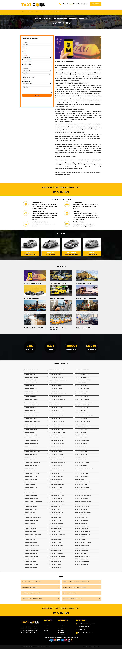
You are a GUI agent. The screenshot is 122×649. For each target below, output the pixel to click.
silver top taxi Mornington (82, 498)
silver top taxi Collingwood (31, 413)
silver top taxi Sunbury (56, 550)
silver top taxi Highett (56, 460)
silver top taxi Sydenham (56, 553)
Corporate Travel (62, 626)
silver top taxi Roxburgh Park (83, 531)
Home (24, 12)
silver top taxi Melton (30, 493)
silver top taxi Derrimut (81, 418)
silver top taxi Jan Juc (30, 468)
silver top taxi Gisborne (56, 446)
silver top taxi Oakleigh (56, 509)
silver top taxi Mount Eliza (57, 501)
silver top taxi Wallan (55, 567)
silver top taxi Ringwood (82, 526)
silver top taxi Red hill (81, 523)
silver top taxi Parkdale (30, 515)
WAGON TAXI (47, 628)
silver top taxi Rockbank (56, 528)
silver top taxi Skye (80, 539)
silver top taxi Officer (81, 509)
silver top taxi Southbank (56, 545)
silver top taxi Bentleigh (30, 388)
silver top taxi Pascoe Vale (82, 515)
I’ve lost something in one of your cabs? (32, 598)
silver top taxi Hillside (81, 460)
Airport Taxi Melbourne (84, 328)
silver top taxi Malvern (30, 490)
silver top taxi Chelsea (30, 407)
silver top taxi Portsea (56, 520)
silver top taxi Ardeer (29, 374)
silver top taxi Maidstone (82, 487)
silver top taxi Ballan (55, 383)
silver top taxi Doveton (56, 427)
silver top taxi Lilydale (55, 482)
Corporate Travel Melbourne (60, 313)
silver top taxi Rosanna (81, 528)
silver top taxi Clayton (81, 407)
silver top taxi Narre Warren (82, 504)
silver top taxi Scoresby (56, 537)
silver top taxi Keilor (29, 471)
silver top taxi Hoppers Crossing (58, 462)
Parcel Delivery (61, 630)
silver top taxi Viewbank (30, 567)
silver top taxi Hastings (81, 454)
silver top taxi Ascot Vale (82, 374)
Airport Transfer (62, 623)
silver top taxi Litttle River (82, 482)
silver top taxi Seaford (30, 539)
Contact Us (57, 12)
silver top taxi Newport (30, 506)
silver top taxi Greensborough (32, 451)
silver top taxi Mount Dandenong (33, 501)
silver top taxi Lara (80, 479)
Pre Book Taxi (61, 632)
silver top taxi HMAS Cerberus (32, 462)
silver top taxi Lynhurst (30, 487)
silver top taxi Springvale (31, 548)
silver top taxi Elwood (30, 432)
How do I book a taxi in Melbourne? (30, 587)
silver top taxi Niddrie (55, 506)
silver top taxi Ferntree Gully (31, 438)
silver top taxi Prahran (81, 520)
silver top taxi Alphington (31, 372)
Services (44, 12)
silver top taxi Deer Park (30, 418)
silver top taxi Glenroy (81, 449)
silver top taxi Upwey (55, 564)
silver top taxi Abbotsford (31, 369)
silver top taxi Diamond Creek (32, 421)
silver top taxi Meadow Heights (83, 490)
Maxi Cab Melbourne (57, 298)
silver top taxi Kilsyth (55, 473)
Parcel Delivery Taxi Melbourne (35, 328)
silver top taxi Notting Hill (31, 509)
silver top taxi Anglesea (81, 372)
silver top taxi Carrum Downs (32, 405)
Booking (37, 12)
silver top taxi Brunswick (82, 394)
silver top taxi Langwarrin (57, 479)
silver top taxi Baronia (30, 385)
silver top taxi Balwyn (81, 383)
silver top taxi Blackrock (31, 391)
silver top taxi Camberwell (31, 399)
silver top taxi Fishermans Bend (58, 438)
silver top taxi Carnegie (56, 402)
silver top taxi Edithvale (30, 429)
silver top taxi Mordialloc (57, 498)
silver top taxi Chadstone (82, 405)
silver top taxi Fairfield (56, 435)
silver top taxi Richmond (56, 526)
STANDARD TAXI (47, 623)
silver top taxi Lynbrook (81, 484)
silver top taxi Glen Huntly (82, 446)
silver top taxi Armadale (56, 374)
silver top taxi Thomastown (57, 559)
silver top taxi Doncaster (56, 424)
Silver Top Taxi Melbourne (33, 284)
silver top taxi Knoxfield (81, 476)
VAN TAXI (46, 630)
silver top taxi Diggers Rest (57, 421)
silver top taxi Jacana (81, 465)
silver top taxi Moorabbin (31, 498)
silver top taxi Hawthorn (31, 457)
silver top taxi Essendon (30, 435)
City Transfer (61, 628)
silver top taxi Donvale (30, 427)
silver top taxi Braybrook (82, 391)
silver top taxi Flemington (31, 440)
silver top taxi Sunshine (81, 550)
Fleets (50, 12)
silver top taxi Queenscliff (57, 523)
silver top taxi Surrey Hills (31, 553)
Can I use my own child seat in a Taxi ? (72, 598)
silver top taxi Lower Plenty (57, 484)
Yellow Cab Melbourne (84, 284)
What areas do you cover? (69, 593)
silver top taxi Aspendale (81, 377)
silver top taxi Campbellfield (57, 399)
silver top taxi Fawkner (81, 435)
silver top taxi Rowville (56, 531)
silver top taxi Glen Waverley (57, 449)
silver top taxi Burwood (30, 396)
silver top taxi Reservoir (30, 526)
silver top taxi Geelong (81, 443)
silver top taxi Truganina (82, 561)
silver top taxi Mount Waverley (83, 501)
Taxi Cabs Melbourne (37, 647)
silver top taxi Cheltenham (57, 407)
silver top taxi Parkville (56, 515)
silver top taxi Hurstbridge (31, 465)
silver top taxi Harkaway (56, 454)
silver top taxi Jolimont (56, 468)
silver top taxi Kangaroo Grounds (84, 468)
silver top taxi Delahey (55, 418)
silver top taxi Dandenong (57, 416)
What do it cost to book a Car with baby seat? (74, 587)
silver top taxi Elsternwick (57, 429)
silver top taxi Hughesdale (82, 462)
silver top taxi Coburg (81, 410)
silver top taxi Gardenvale (57, 443)
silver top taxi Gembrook (30, 446)
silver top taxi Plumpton (81, 517)
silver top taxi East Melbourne (83, 427)
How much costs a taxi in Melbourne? (31, 581)
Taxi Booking (95, 4)
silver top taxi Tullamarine (31, 564)
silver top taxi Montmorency (83, 495)
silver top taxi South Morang (83, 542)
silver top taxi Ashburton (31, 377)
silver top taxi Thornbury (82, 559)
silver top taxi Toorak (30, 561)
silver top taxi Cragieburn (57, 413)
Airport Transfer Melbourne (86, 298)
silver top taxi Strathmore (31, 550)
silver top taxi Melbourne (56, 396)
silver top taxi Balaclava (30, 383)
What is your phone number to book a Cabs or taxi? (76, 581)
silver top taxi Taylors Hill (31, 556)
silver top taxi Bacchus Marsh (83, 380)
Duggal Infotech (95, 647)
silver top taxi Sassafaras (31, 537)
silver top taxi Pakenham (56, 512)
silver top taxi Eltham (81, 429)
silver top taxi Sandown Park (57, 534)
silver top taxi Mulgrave (30, 504)
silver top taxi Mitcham (30, 495)
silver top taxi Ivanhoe (56, 465)
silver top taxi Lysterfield (56, 487)
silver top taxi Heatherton (57, 457)
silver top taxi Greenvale (56, 451)
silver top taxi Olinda (29, 512)
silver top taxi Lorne (29, 484)
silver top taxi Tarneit (81, 553)
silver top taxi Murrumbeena (57, 504)
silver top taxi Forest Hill (82, 440)
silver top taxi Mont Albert (57, 495)
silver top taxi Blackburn (82, 388)
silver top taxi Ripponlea (30, 528)
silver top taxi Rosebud (30, 531)
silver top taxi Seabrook (81, 537)
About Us (30, 12)
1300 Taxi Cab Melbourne (58, 284)
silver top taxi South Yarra (31, 545)
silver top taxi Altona (55, 372)
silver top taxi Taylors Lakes (57, 556)
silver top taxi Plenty (55, 517)
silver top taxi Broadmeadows (58, 394)
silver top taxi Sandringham (82, 534)
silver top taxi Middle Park (57, 493)
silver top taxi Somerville (56, 542)
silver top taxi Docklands (31, 424)
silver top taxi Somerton (30, 542)
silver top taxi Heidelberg (30, 460)
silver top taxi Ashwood (56, 377)
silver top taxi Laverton (30, 482)
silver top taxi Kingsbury (30, 476)
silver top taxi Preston (30, 523)
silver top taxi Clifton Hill (57, 410)
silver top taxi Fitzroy (81, 438)
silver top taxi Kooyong (30, 479)
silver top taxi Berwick (56, 388)
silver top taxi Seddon (55, 539)
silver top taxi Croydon (30, 416)
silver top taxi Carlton (30, 402)
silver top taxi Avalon (30, 380)
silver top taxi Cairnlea (81, 396)
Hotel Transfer (61, 634)
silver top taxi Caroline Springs (83, 402)
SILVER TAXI (46, 626)
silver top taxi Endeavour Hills (58, 432)
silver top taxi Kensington (57, 471)
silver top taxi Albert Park (82, 369)
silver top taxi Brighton (30, 394)
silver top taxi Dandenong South (84, 416)
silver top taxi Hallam (81, 451)
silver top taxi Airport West (57, 369)
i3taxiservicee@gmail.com (80, 4)
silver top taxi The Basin (30, 559)
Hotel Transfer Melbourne (85, 313)
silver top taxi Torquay (56, 561)
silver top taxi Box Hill (55, 391)
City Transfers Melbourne (33, 313)
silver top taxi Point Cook (31, 520)
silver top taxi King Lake (81, 473)
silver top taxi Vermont (81, 564)
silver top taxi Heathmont (82, 457)
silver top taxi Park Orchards (83, 512)
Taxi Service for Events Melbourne (58, 328)
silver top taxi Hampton (30, 454)
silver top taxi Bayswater (56, 385)
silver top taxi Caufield (56, 405)
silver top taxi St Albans (56, 548)
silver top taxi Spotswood (82, 545)
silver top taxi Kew (80, 471)
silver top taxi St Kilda (81, 548)
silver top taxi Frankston (31, 443)
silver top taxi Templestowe (82, 556)
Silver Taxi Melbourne (31, 298)
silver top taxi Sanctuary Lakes (32, 534)
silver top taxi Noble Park (82, 506)
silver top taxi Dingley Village (83, 421)
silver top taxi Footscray (56, 440)
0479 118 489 (65, 4)
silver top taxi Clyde (29, 410)
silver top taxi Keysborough (31, 473)
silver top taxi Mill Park (81, 493)
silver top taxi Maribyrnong (57, 490)
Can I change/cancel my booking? (30, 593)
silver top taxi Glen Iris (30, 449)
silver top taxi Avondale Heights (58, 380)
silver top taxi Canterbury (82, 399)
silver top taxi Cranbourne (82, 413)
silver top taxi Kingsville (56, 476)
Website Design (87, 647)
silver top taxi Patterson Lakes (32, 517)
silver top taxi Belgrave (81, 385)
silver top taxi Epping (80, 432)
